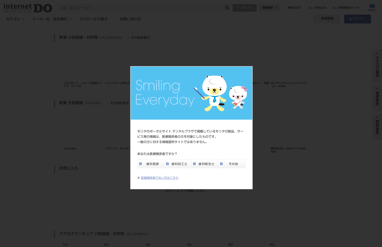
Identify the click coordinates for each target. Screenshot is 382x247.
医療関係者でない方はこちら (159, 178)
